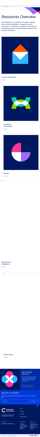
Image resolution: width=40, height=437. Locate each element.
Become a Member (27, 386)
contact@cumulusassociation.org (8, 423)
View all (3, 79)
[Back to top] (37, 406)
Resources (6, 6)
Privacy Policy (4, 435)
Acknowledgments (23, 416)
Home (2, 6)
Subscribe (33, 401)
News (21, 408)
